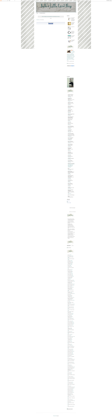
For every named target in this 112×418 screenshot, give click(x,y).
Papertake (69, 260)
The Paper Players (70, 94)
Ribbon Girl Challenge (71, 329)
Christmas (69, 264)
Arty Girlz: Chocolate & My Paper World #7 (73, 32)
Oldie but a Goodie (70, 346)
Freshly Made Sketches (70, 98)
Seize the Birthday (70, 126)
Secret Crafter (70, 350)
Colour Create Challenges (70, 339)
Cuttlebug (69, 266)
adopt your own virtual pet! (72, 211)
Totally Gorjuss (70, 314)
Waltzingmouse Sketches (71, 370)
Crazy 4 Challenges (70, 293)
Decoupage (69, 355)
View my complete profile (70, 61)
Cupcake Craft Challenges (70, 282)
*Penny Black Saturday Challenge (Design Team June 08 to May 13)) (71, 220)
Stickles (69, 265)
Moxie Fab (69, 373)
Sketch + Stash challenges (70, 328)
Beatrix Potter (69, 393)
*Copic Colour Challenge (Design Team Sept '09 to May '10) (71, 230)
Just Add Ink (70, 129)
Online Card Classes (70, 377)
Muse (68, 168)
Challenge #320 (70, 114)
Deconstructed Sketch (71, 400)
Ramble (69, 294)
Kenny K (69, 401)
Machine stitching (70, 354)
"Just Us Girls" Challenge (70, 110)
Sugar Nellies (69, 274)
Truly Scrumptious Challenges (70, 271)
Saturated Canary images (71, 404)
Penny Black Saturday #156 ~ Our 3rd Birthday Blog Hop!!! (73, 19)
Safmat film (69, 331)
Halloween (69, 341)
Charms (69, 335)
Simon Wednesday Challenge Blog (70, 117)
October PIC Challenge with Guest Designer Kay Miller (71, 192)
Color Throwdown (70, 137)
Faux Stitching (70, 275)
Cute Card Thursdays (71, 267)
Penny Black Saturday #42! (73, 36)
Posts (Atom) (42, 19)
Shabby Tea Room (70, 351)
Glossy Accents (70, 353)
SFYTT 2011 (69, 337)
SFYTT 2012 (69, 345)
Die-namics (69, 270)
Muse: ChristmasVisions (70, 196)
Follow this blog (50, 23)
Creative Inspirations (70, 281)
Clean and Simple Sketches (70, 317)
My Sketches (69, 358)
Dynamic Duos (70, 325)
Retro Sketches (70, 183)
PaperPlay (69, 344)
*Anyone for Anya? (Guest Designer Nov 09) (71, 232)
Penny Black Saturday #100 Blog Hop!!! (73, 23)
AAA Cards (69, 122)
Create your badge (69, 202)
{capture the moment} (71, 163)
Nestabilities (69, 261)
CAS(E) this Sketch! (71, 158)
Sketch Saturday (70, 141)
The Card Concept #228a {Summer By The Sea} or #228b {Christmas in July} (71, 135)
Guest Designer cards (71, 326)
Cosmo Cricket (70, 383)
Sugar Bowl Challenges (71, 360)
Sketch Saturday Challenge (70, 288)
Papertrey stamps (70, 280)
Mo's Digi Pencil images (71, 342)
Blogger (58, 415)
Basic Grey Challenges (71, 347)
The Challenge (70, 160)
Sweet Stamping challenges (70, 296)
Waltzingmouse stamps (71, 332)
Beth (72, 50)
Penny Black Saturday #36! (73, 41)
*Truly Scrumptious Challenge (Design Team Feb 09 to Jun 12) (71, 234)
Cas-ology (69, 315)
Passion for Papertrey (71, 359)
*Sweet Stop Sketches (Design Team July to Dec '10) (71, 227)
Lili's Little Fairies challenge (70, 277)
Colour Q (69, 340)
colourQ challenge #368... (71, 187)
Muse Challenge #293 (70, 169)
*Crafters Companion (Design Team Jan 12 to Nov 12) (71, 222)
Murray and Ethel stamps (71, 374)
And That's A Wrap (70, 156)
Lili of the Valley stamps (71, 309)
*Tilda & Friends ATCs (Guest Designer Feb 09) (71, 236)
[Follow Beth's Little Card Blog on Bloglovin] (71, 66)
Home (51, 18)
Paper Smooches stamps (71, 378)
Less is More (69, 273)
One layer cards (70, 376)
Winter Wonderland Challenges (70, 299)
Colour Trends (70, 399)
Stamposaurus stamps (71, 380)
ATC (68, 301)
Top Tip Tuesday (70, 276)
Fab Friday (69, 155)
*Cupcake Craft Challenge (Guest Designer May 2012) (70, 225)
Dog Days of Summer (70, 161)
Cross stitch (69, 372)
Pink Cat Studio (70, 313)
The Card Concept (70, 133)
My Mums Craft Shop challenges (71, 292)
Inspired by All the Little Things (70, 176)
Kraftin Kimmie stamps (71, 402)
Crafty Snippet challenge (71, 384)
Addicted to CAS (70, 102)
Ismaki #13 (72, 26)
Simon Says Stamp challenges (70, 263)
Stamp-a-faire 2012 (70, 406)
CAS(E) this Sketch (70, 300)
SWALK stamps (70, 391)
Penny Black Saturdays (71, 258)
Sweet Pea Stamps (70, 392)
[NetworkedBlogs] (50, 22)
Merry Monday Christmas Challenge (71, 171)
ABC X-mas (69, 334)
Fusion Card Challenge (70, 148)
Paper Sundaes (70, 318)
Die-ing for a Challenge (71, 356)
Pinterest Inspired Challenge (70, 190)
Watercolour (69, 269)
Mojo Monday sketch (70, 336)
